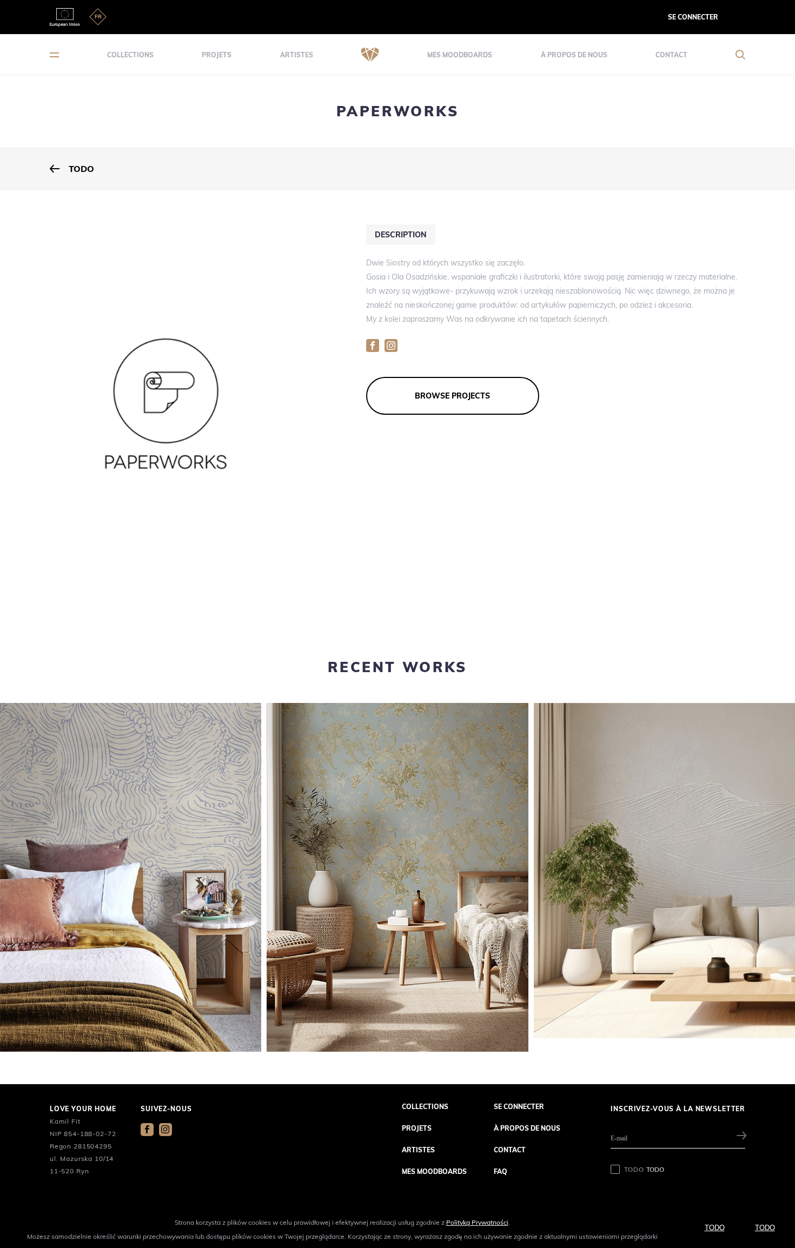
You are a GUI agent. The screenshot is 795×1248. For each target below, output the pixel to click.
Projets (216, 55)
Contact (671, 55)
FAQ (500, 1171)
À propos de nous (574, 55)
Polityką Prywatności (477, 1222)
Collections (130, 55)
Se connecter (693, 17)
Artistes (296, 55)
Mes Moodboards (459, 55)
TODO (644, 1169)
